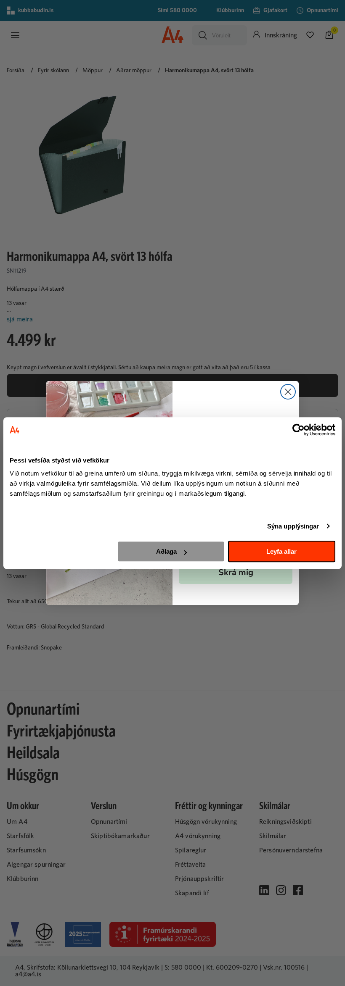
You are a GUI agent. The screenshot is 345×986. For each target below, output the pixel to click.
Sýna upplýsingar (293, 526)
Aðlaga (166, 551)
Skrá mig (235, 572)
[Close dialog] (288, 391)
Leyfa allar (281, 551)
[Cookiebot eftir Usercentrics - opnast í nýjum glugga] (298, 429)
